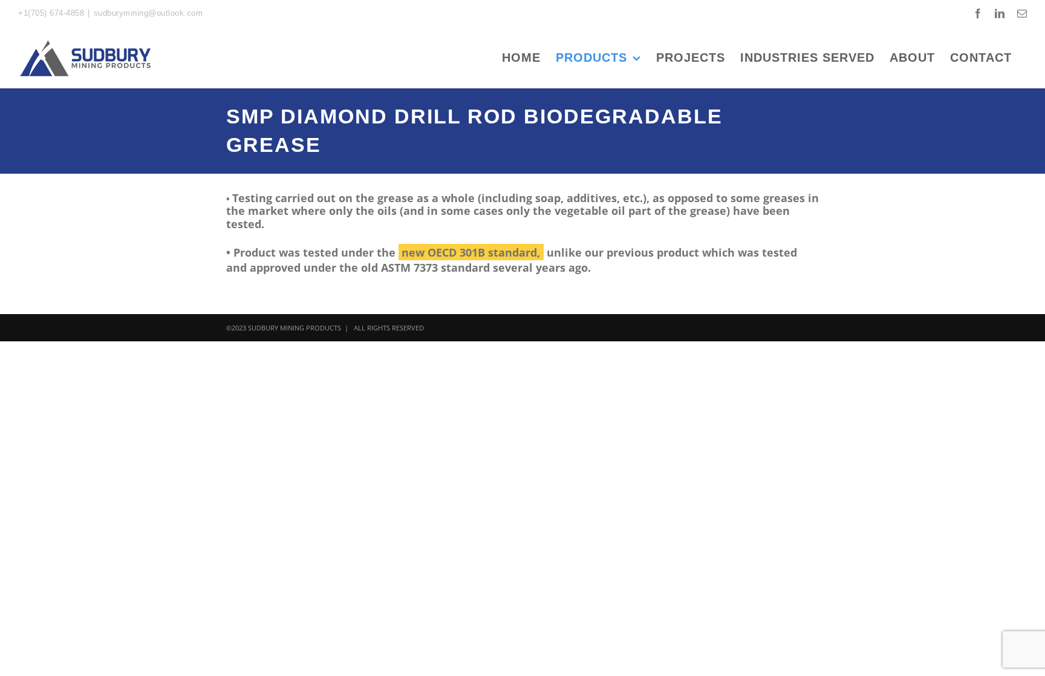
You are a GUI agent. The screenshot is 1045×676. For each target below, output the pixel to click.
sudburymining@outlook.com (148, 13)
